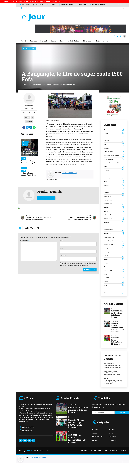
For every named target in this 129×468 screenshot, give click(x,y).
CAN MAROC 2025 (114, 151)
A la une (25, 48)
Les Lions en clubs (113, 237)
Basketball (113, 140)
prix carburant (29, 121)
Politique (114, 259)
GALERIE (94, 440)
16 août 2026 (38, 1)
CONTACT (123, 451)
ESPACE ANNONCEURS (111, 451)
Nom (61, 240)
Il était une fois (113, 200)
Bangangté (27, 117)
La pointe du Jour (114, 218)
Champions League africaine (113, 155)
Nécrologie (113, 252)
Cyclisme (113, 170)
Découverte (113, 174)
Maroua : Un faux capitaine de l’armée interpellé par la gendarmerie (29, 153)
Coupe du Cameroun (113, 159)
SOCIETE (94, 433)
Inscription (123, 8)
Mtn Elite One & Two (113, 244)
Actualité (114, 137)
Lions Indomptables (113, 240)
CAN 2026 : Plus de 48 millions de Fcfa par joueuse (117, 314)
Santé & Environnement (114, 278)
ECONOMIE (112, 429)
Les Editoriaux (114, 233)
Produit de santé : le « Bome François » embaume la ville (112, 373)
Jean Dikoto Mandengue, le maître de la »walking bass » (112, 366)
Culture (114, 166)
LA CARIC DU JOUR (97, 436)
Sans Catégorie (113, 270)
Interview (114, 211)
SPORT (111, 433)
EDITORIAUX (112, 436)
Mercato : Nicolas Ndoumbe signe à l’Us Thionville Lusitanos (117, 327)
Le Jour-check (113, 226)
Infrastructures (113, 203)
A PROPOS (84, 451)
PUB (113, 266)
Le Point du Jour (113, 229)
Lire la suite (81, 164)
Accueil (23, 41)
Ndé (32, 117)
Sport (114, 285)
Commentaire (24, 240)
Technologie (113, 289)
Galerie (114, 189)
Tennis (113, 292)
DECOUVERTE (113, 440)
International (114, 207)
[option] (70, 105)
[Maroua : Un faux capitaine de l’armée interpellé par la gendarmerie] (29, 147)
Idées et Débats (113, 196)
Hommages (113, 192)
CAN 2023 (113, 148)
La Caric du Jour (113, 215)
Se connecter (122, 5)
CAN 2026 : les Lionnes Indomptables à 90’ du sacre (117, 341)
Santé (113, 274)
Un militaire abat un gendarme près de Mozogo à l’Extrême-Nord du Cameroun (114, 382)
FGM (105, 378)
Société (33, 48)
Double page (113, 178)
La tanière (113, 222)
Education (114, 185)
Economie (114, 181)
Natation (113, 248)
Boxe (113, 144)
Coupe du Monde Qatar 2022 (113, 163)
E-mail (62, 248)
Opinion (114, 255)
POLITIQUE (95, 429)
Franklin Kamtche (29, 105)
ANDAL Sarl (29, 451)
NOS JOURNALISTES (95, 451)
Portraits (114, 263)
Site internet (63, 255)
